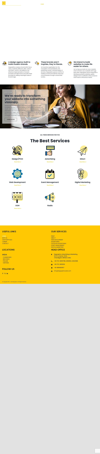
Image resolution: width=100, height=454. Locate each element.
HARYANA (6, 263)
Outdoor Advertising (58, 243)
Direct (53, 238)
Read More (17, 162)
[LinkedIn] (7, 273)
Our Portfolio (7, 240)
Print (53, 236)
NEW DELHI (6, 259)
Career (4, 242)
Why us (4, 238)
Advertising (55, 242)
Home (4, 236)
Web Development (57, 240)
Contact (5, 243)
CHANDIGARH (7, 257)
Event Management (57, 245)
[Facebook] (2, 273)
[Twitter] (5, 273)
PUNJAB (5, 261)
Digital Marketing (57, 247)
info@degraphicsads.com (62, 271)
